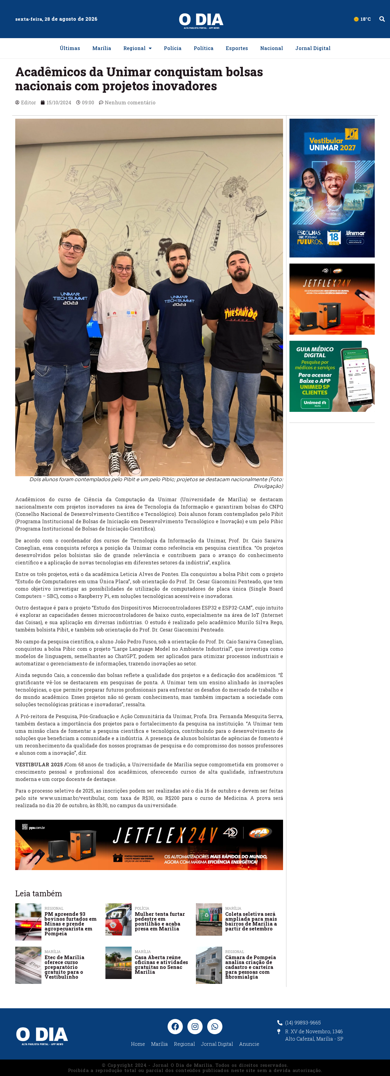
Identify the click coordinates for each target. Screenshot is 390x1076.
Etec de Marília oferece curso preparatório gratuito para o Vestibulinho (64, 967)
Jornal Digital (313, 48)
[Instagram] (195, 1026)
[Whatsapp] (214, 1026)
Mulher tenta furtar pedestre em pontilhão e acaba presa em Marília (160, 921)
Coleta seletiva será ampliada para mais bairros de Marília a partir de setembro (251, 921)
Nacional (271, 48)
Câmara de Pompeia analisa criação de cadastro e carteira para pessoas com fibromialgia (250, 967)
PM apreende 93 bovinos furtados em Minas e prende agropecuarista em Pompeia (70, 924)
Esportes (237, 48)
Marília (101, 48)
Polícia (173, 48)
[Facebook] (175, 1026)
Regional (134, 48)
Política (204, 48)
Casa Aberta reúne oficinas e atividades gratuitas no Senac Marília (161, 964)
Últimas (70, 48)
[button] (382, 19)
